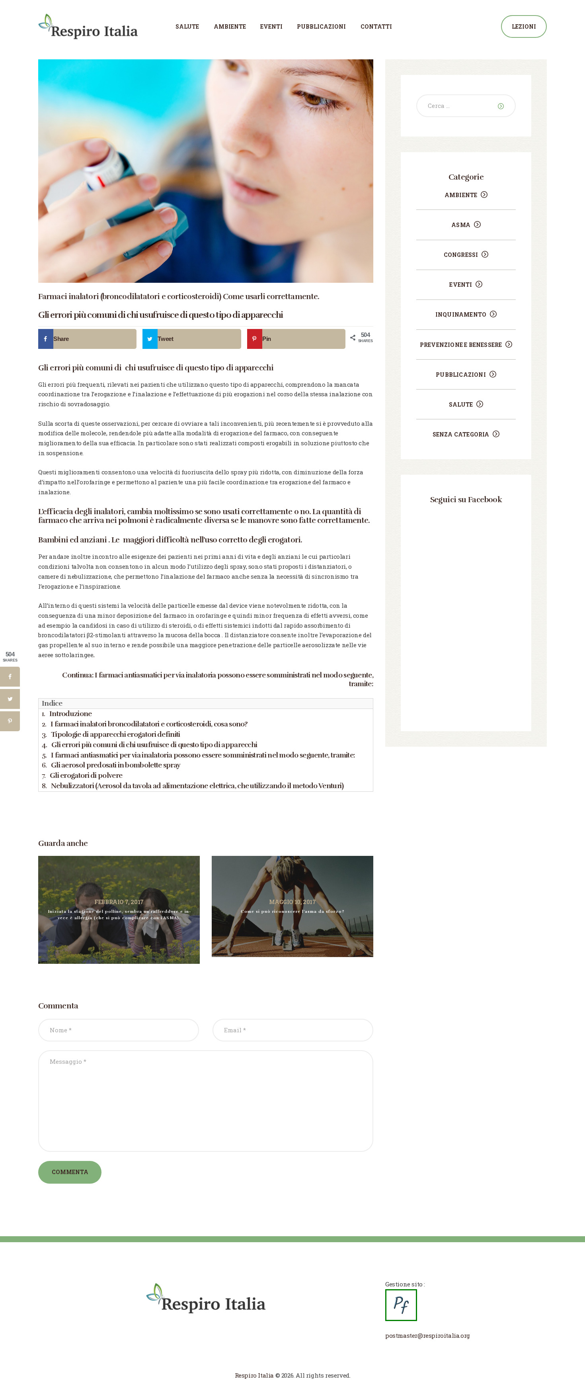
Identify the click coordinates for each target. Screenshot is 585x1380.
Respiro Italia (254, 1375)
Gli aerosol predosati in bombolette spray (115, 765)
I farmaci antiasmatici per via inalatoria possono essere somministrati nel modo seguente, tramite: (234, 679)
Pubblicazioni (461, 374)
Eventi (460, 284)
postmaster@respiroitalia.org (427, 1335)
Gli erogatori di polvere (86, 775)
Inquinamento (460, 314)
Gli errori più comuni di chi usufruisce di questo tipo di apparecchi (154, 744)
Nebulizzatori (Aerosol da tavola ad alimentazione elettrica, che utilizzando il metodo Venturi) (197, 785)
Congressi (461, 254)
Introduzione (70, 713)
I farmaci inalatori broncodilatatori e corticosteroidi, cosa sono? (149, 724)
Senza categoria (461, 434)
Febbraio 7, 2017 (119, 902)
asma (460, 225)
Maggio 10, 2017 (292, 902)
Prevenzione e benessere (461, 344)
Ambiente (461, 195)
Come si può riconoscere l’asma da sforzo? (293, 911)
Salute (461, 404)
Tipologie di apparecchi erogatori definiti (115, 734)
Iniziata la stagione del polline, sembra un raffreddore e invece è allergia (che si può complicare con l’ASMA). (119, 914)
